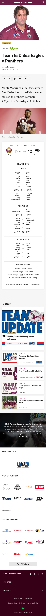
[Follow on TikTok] (30, 574)
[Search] (43, 2)
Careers (10, 603)
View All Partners (23, 564)
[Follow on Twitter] (38, 574)
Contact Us (22, 603)
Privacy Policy (28, 598)
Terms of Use (18, 598)
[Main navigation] (3, 2)
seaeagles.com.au (8, 67)
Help (15, 603)
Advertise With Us (32, 603)
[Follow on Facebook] (34, 574)
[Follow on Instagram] (42, 574)
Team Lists (6, 43)
